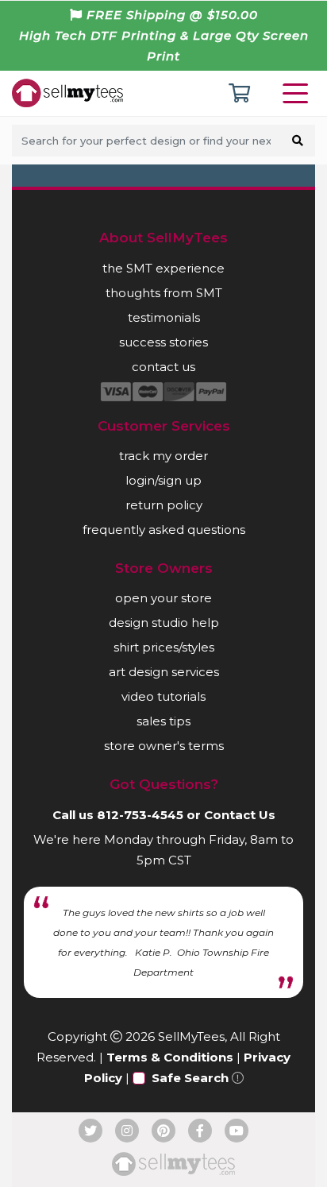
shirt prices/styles (163, 647)
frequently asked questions (164, 529)
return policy (163, 504)
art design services (164, 671)
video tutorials (163, 696)
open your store (163, 597)
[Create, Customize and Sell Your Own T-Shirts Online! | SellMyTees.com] (67, 92)
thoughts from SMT (164, 292)
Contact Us (239, 814)
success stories (163, 342)
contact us (163, 366)
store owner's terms (164, 745)
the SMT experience (163, 268)
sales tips (163, 721)
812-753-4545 (140, 814)
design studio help (164, 622)
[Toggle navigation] (298, 93)
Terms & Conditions (169, 1057)
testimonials (164, 317)
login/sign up (163, 480)
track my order (163, 455)
